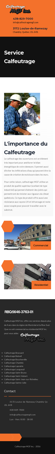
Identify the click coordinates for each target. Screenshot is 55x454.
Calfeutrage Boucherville (15, 359)
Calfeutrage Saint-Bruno (15, 372)
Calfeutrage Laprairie (13, 366)
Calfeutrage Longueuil (14, 369)
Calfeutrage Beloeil (13, 356)
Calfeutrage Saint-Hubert (16, 376)
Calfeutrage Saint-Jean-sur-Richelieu (21, 379)
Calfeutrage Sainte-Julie (15, 382)
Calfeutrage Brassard (14, 353)
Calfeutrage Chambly (13, 362)
